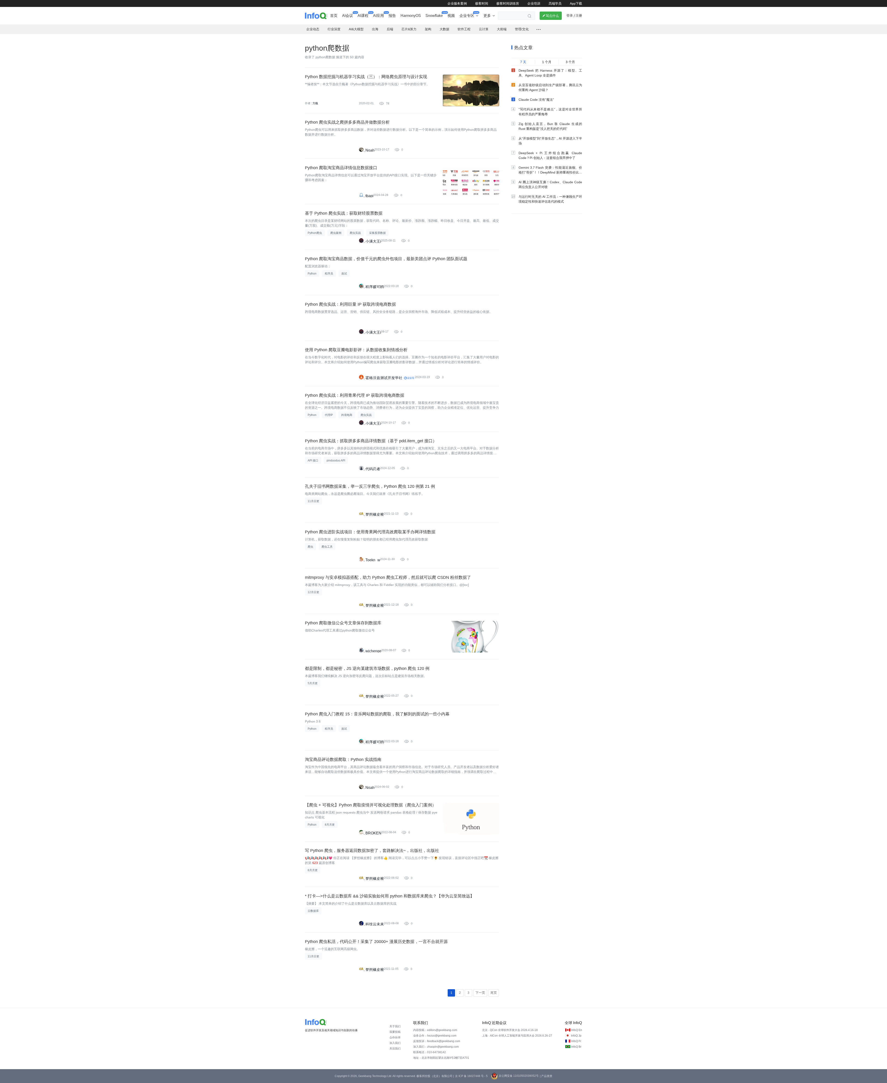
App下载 (576, 3)
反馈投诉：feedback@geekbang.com (436, 1041)
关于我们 (395, 1026)
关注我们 (395, 1048)
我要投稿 (395, 1032)
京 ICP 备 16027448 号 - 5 (471, 1076)
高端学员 (555, 3)
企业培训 (533, 3)
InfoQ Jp (576, 1035)
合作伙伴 (395, 1037)
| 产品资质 (546, 1076)
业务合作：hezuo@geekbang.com (434, 1035)
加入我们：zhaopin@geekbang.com (436, 1046)
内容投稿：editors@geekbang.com (435, 1030)
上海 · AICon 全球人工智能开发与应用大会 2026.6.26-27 (517, 1035)
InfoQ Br (576, 1046)
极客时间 (481, 3)
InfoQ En (576, 1030)
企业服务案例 (457, 3)
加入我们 (395, 1043)
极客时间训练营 (507, 3)
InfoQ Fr (576, 1041)
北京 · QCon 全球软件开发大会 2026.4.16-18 (510, 1030)
